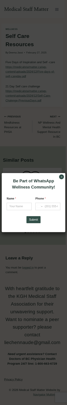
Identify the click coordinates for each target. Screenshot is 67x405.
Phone (40, 198)
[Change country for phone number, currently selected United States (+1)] (39, 206)
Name (11, 198)
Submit (33, 219)
